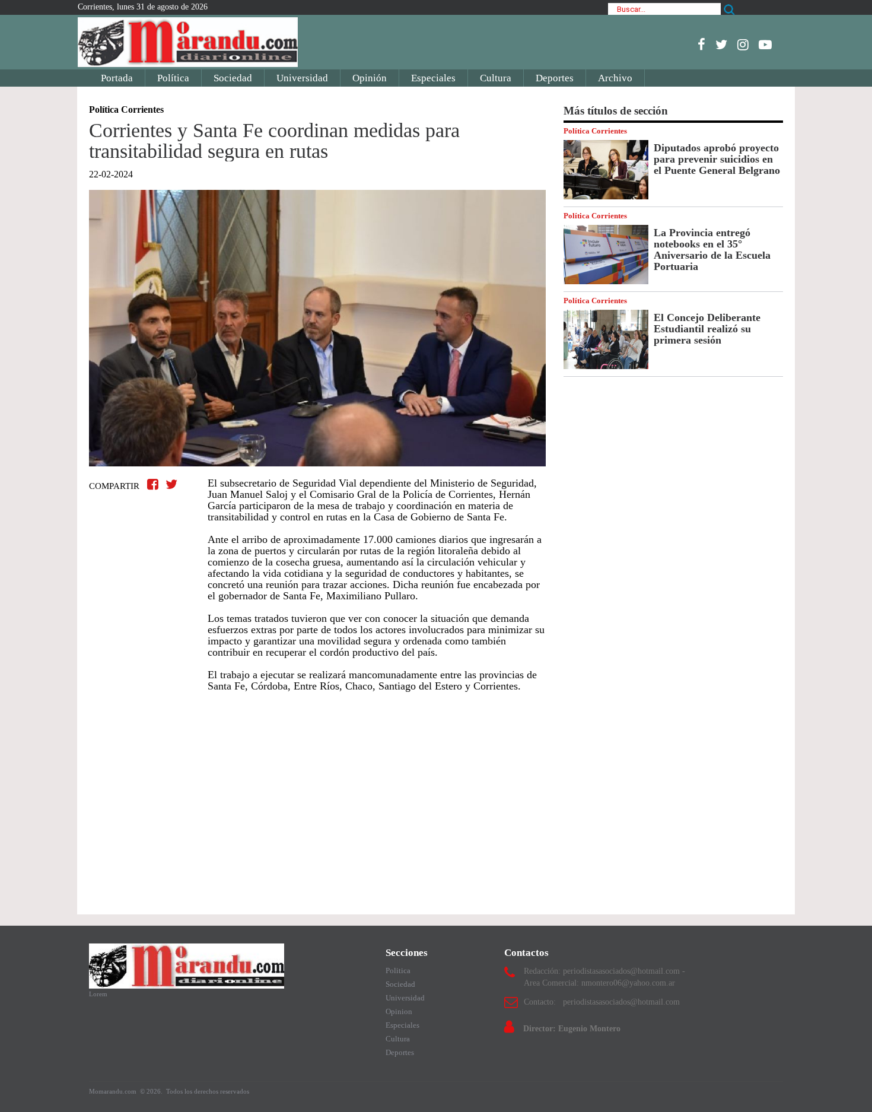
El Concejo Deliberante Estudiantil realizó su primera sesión (707, 329)
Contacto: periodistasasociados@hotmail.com (602, 1001)
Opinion (399, 1011)
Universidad (302, 78)
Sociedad (233, 78)
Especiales (433, 78)
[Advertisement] (317, 797)
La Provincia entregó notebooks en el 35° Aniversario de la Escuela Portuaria (712, 249)
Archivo (615, 78)
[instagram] (743, 44)
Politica (398, 970)
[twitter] (721, 44)
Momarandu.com (113, 1091)
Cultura (495, 78)
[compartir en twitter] (171, 484)
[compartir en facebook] (154, 484)
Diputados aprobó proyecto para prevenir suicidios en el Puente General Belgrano (717, 159)
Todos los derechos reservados (207, 1091)
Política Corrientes (595, 130)
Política (173, 78)
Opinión (369, 78)
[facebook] (701, 44)
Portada (117, 78)
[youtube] (765, 44)
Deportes (555, 78)
